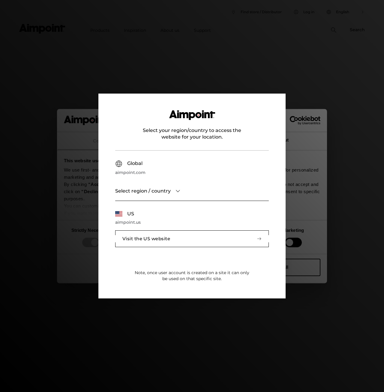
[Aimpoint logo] (192, 118)
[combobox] (192, 191)
